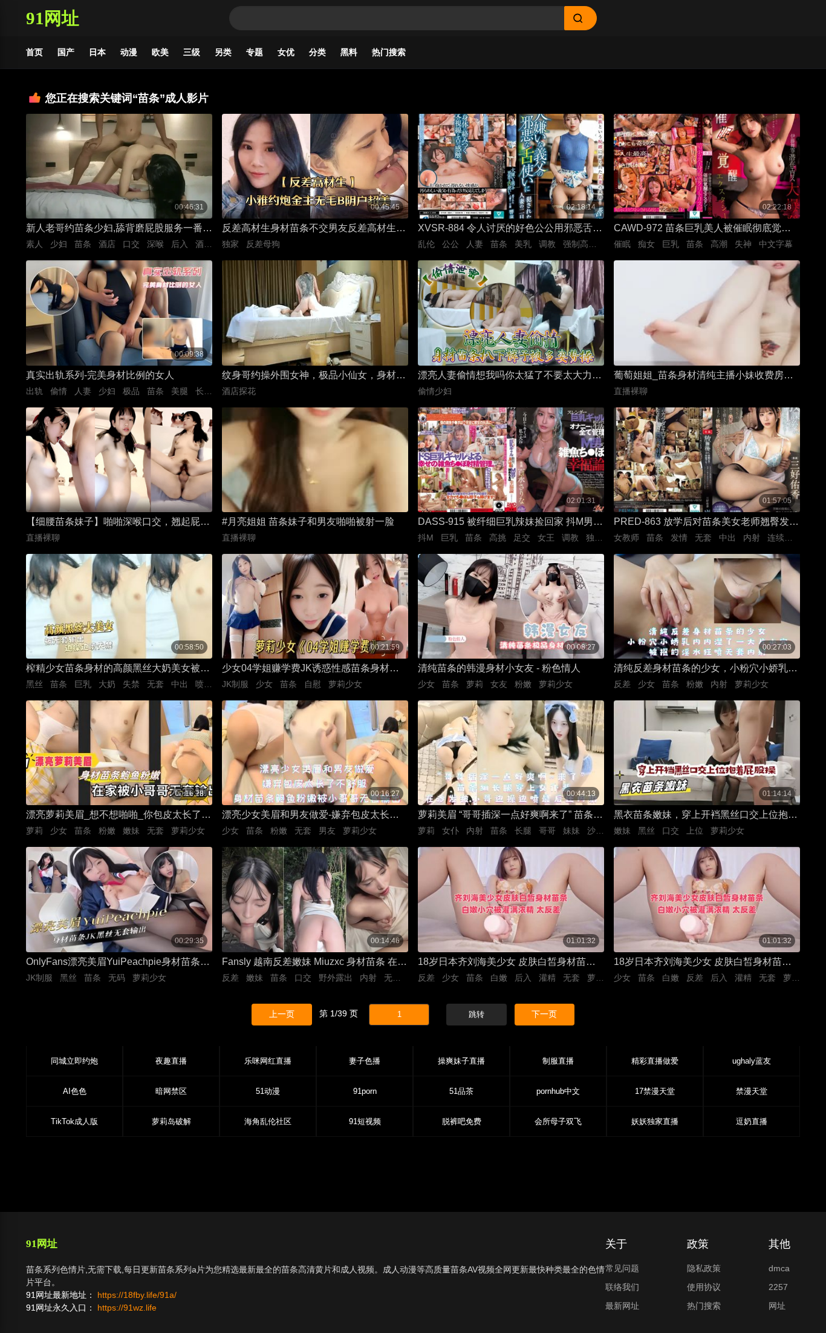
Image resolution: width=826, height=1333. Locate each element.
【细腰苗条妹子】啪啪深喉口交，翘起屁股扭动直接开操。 (118, 522)
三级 (191, 52)
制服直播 (558, 1060)
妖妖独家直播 (654, 1121)
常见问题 (622, 1268)
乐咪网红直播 (267, 1060)
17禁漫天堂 (655, 1091)
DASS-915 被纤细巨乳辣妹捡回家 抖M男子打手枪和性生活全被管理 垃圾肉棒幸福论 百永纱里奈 (510, 522)
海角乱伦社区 (267, 1121)
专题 (254, 52)
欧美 (160, 52)
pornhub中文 (558, 1091)
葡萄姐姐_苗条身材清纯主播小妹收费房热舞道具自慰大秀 (703, 376)
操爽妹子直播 (461, 1060)
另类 (223, 52)
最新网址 (622, 1306)
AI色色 (74, 1091)
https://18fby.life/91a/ (137, 1295)
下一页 (544, 1014)
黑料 (348, 52)
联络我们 (622, 1287)
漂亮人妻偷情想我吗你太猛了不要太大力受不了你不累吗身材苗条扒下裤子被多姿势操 (510, 376)
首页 (34, 52)
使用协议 (704, 1287)
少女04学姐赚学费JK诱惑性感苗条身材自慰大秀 (310, 669)
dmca (779, 1268)
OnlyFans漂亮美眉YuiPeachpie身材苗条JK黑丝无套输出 (119, 962)
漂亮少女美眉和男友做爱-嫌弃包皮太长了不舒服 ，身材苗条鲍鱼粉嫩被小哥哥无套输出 (315, 815)
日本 (97, 52)
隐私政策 (704, 1268)
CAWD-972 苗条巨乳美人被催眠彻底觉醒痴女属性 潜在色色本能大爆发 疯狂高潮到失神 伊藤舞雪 (703, 229)
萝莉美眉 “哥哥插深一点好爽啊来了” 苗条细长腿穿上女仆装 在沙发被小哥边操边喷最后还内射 (511, 815)
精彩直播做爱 (654, 1060)
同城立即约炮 (74, 1060)
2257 (778, 1287)
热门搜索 (389, 52)
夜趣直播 (171, 1060)
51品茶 (461, 1091)
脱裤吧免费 (461, 1121)
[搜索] (580, 18)
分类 (317, 52)
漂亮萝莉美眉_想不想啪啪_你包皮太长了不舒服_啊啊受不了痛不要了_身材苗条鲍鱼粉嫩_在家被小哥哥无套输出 (118, 815)
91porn (365, 1091)
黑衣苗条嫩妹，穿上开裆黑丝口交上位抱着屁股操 (706, 815)
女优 (286, 52)
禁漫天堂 (751, 1091)
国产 (65, 52)
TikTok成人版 (74, 1121)
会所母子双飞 (558, 1121)
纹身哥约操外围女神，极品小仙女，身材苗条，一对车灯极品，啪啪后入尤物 (314, 376)
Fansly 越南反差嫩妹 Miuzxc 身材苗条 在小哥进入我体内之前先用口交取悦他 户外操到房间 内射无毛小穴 (315, 962)
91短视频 (365, 1121)
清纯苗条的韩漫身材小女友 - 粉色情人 (499, 668)
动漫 (128, 52)
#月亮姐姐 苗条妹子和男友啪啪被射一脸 (308, 521)
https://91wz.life (127, 1307)
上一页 (281, 1014)
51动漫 (268, 1091)
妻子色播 (364, 1060)
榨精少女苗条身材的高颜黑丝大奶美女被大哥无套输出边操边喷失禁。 (118, 669)
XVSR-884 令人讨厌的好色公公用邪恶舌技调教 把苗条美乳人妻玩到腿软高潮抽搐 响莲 (510, 229)
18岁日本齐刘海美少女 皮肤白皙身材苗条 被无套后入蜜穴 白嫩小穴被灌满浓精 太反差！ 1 (703, 962)
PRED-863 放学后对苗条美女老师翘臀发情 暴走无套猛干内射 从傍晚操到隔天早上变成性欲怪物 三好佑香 (707, 522)
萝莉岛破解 (171, 1121)
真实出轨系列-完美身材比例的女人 (100, 375)
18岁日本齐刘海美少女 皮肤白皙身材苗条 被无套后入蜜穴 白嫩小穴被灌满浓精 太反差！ (507, 962)
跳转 (476, 1014)
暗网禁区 (171, 1091)
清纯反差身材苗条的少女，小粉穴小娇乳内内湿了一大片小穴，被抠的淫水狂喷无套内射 (706, 669)
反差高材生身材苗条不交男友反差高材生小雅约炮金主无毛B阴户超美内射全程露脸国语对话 (314, 229)
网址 (777, 1306)
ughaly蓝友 (751, 1060)
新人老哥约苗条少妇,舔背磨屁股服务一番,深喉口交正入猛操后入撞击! (115, 229)
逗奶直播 (751, 1121)
